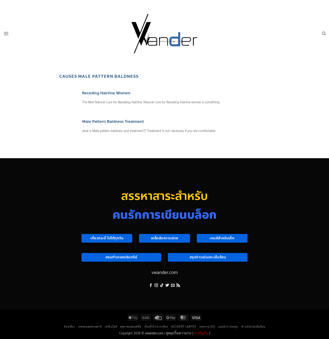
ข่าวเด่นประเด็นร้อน (253, 326)
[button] (6, 33)
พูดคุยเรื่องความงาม (178, 333)
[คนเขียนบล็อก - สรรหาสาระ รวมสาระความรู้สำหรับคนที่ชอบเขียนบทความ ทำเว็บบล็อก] (164, 33)
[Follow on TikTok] (162, 285)
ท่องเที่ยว (69, 326)
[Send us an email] (173, 285)
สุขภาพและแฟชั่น (130, 326)
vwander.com (165, 272)
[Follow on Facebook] (151, 285)
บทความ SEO (207, 326)
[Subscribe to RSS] (178, 285)
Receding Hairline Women (106, 93)
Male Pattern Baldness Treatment (113, 121)
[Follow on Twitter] (167, 285)
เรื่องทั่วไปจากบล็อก (156, 326)
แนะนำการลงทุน (228, 326)
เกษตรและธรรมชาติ (90, 326)
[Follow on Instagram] (156, 285)
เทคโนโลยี (111, 326)
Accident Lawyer (183, 326)
